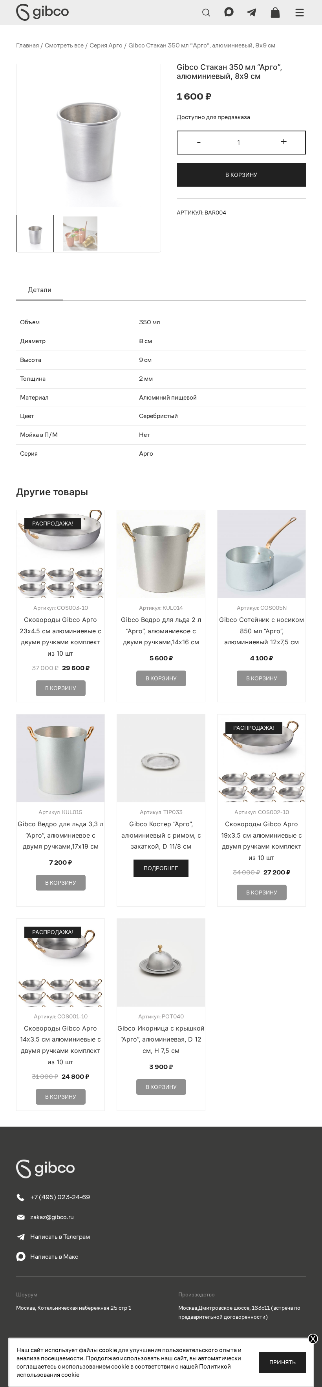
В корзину (241, 174)
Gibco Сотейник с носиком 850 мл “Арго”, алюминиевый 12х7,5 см (261, 631)
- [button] (199, 141)
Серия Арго (106, 45)
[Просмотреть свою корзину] (275, 12)
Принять (282, 1362)
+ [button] (283, 141)
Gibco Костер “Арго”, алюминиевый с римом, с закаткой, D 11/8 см (161, 835)
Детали (39, 289)
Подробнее (161, 868)
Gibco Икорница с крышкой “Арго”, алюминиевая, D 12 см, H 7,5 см (161, 1039)
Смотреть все (64, 45)
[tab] (39, 290)
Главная (27, 45)
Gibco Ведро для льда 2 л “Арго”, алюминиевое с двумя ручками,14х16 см (161, 631)
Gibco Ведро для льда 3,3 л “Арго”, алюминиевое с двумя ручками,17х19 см (60, 835)
